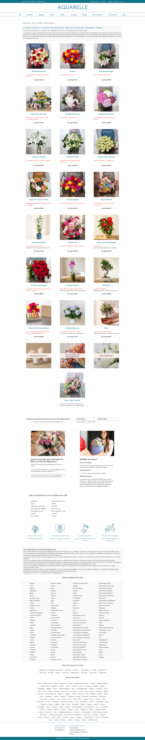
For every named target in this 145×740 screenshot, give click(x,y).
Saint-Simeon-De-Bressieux (107, 600)
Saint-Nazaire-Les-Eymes (106, 586)
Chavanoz (33, 620)
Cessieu (32, 603)
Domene (32, 647)
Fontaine (32, 659)
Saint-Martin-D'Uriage (79, 657)
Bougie (84, 15)
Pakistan (42, 709)
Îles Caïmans (102, 696)
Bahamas (96, 686)
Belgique (48, 688)
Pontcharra (76, 600)
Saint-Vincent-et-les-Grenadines (72, 715)
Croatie (80, 691)
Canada (106, 688)
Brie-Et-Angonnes (35, 600)
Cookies (71, 734)
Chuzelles (32, 625)
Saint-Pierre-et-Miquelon (55, 715)
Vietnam (84, 720)
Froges (53, 586)
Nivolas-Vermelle (78, 588)
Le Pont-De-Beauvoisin (49, 23)
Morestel (75, 586)
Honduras (62, 696)
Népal (48, 707)
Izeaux (52, 598)
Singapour (103, 715)
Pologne (91, 709)
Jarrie (52, 603)
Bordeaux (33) (43, 670)
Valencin (101, 625)
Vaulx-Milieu (102, 632)
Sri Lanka (46, 717)
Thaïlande (78, 717)
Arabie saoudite (45, 686)
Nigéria (61, 707)
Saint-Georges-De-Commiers (81, 637)
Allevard (32, 583)
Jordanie (97, 699)
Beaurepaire (33, 591)
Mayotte (82, 704)
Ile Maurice (85, 696)
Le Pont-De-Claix (56, 637)
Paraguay (56, 709)
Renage (75, 603)
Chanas (32, 608)
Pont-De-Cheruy (77, 596)
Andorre (70, 683)
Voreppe (101, 657)
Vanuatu (70, 720)
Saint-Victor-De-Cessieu (106, 603)
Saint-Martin (43, 715)
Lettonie (70, 702)
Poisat (74, 593)
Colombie (56, 691)
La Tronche (54, 620)
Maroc (68, 704)
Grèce (41, 696)
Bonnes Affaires (98, 15)
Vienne (101, 635)
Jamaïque (85, 699)
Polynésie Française (100, 709)
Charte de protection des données (78, 732)
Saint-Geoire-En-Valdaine (38, 509)
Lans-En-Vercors (55, 625)
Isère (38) (39, 23)
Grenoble (54, 513)
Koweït (48, 702)
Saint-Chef (76, 618)
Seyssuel (101, 618)
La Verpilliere (54, 623)
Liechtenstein (83, 702)
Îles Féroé (51, 699)
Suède (53, 717)
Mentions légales (73, 728)
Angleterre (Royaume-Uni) (81, 683)
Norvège (67, 707)
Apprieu (32, 588)
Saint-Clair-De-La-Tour (58, 501)
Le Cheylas (54, 630)
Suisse (59, 717)
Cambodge (98, 688)
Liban (76, 702)
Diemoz (32, 642)
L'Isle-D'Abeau (55, 605)
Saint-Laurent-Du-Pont (58, 511)
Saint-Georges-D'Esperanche (81, 635)
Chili (39, 691)
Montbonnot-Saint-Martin (80, 583)
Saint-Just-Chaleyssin (79, 647)
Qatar (55, 712)
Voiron (101, 655)
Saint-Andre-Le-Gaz (37, 511)
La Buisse (53, 608)
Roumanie (76, 712)
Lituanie (92, 702)
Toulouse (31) (92, 672)
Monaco (103, 704)
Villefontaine (102, 645)
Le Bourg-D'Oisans (56, 628)
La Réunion (63, 702)
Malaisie (57, 704)
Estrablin (32, 652)
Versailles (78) (102, 672)
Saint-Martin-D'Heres (79, 655)
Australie (73, 686)
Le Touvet (53, 640)
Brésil (73, 688)
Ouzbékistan (104, 707)
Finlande (93, 694)
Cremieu (32, 637)
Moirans (53, 657)
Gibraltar (106, 694)
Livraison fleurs (27, 23)
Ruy (74, 610)
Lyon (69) (93, 670)
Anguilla (92, 683)
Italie (79, 699)
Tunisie (97, 717)
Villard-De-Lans (103, 642)
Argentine (54, 686)
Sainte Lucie (87, 715)
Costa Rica (73, 691)
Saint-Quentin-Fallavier (106, 593)
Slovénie (40, 717)
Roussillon (76, 608)
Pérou (76, 709)
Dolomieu (54, 506)
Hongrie (78, 696)
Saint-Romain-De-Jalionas (106, 596)
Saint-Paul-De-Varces (105, 588)
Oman (97, 707)
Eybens (32, 655)
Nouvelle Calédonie (77, 707)
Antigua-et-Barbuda (102, 683)
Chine (44, 691)
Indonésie (63, 699)
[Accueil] (20, 14)
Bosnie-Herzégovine (64, 688)
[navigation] (29, 14)
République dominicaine (65, 712)
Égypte (106, 691)
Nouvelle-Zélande (88, 707)
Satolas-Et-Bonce (104, 610)
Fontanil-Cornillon (56, 583)
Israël (74, 699)
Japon (91, 699)
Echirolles (32, 650)
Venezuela (77, 720)
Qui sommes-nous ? (60, 728)
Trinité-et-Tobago (88, 717)
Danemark (99, 691)
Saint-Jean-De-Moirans (79, 645)
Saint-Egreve (76, 625)
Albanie (56, 683)
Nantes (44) (43, 672)
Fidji (87, 694)
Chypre (50, 691)
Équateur (60, 694)
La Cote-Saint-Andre (57, 610)
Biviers (32, 596)
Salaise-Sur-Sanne (104, 605)
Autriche (80, 686)
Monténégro (41, 707)
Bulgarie (91, 688)
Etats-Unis (81, 694)
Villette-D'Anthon (104, 647)
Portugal (40, 712)
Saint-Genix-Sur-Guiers (38, 506)
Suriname (65, 717)
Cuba (86, 691)
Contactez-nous (94, 1)
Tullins (101, 623)
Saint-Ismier (76, 640)
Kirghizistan (40, 702)
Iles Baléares (94, 696)
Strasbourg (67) (74, 672)
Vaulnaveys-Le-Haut (105, 630)
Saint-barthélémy (86, 712)
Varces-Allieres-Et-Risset (106, 628)
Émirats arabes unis (51, 694)
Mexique (89, 704)
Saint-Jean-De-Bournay (80, 642)
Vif (100, 637)
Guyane (56, 696)
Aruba (67, 686)
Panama (49, 709)
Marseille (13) (102, 670)
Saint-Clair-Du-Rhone (79, 623)
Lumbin (53, 650)
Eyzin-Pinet (33, 657)
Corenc (32, 632)
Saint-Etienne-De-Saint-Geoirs (82, 630)
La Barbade (55, 702)
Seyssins (101, 615)
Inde (58, 699)
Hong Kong (71, 696)
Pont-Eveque (76, 598)
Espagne (67, 694)
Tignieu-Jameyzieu (104, 620)
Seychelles (95, 715)
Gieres (52, 588)
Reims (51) (65, 672)
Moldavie (96, 704)
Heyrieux (53, 596)
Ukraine (56, 720)
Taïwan (72, 717)
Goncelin (53, 591)
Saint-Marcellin (77, 652)
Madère (51, 704)
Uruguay (63, 720)
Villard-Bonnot (103, 640)
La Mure (53, 613)
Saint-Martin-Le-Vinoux (80, 659)
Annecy (54, 516)
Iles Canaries (43, 699)
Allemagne (62, 683)
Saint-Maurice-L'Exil (105, 583)
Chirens (54, 504)
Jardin (52, 600)
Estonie (74, 694)
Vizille (100, 652)
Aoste (32, 504)
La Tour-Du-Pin (56, 509)
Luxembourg (99, 702)
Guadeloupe (48, 696)
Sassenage (102, 608)
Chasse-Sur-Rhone (35, 615)
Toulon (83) (84, 672)
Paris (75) (57, 672)
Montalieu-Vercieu (56, 659)
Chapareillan (33, 610)
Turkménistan (104, 717)
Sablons (75, 613)
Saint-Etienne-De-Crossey (80, 628)
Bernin (32, 593)
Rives (74, 605)
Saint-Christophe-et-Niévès (100, 712)
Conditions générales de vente (77, 730)
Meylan (53, 655)
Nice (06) (50, 672)
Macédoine (43, 704)
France (33, 23)
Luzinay (53, 652)
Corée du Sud (64, 691)
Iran (70, 699)
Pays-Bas (70, 709)
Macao (106, 702)
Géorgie (99, 694)
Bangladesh (41, 688)
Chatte (32, 618)
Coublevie (33, 635)
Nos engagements (59, 730)
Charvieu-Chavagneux (36, 613)
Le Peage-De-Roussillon (58, 635)
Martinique (75, 704)
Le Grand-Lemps (55, 632)
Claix (31, 628)
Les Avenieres (35, 516)
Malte (63, 704)
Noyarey (75, 591)
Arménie (61, 686)
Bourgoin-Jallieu (34, 598)
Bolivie (55, 688)
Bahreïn (103, 686)
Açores (39, 683)
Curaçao (92, 691)
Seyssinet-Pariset (104, 613)
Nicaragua (54, 707)
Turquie (50, 720)
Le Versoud (54, 642)
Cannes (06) (68, 670)
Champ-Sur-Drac (35, 605)
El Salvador (40, 694)
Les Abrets (34, 501)
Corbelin (33, 513)
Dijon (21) (75, 670)
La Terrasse (54, 615)
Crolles (32, 640)
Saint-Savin (102, 598)
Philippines (83, 709)
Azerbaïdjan (88, 686)
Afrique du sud (47, 683)
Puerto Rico (48, 712)
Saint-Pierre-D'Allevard (105, 591)
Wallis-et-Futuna (93, 720)
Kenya (103, 699)
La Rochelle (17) (85, 670)
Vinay (100, 650)
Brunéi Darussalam (82, 688)
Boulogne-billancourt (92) (55, 670)
